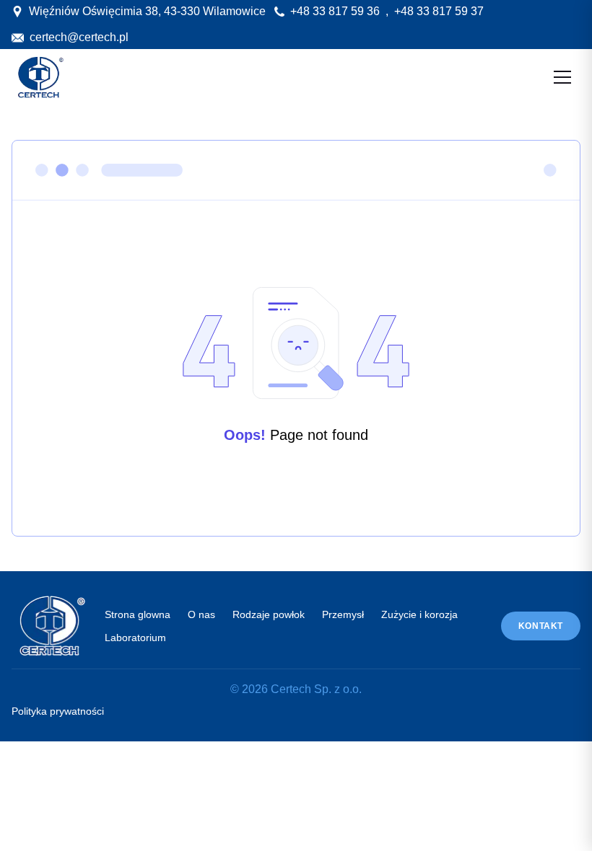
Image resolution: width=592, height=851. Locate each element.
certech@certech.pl (79, 37)
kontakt (540, 626)
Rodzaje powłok (268, 614)
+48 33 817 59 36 (335, 11)
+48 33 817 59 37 (439, 11)
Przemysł (343, 614)
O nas (201, 614)
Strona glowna (137, 614)
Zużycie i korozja (419, 614)
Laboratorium (135, 637)
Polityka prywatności (58, 711)
